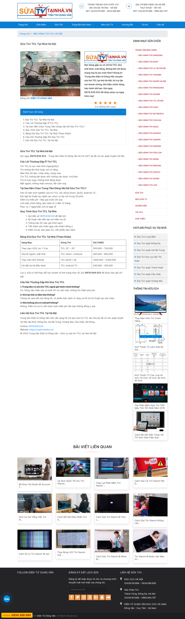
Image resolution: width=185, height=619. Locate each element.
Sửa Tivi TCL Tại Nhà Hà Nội (39, 119)
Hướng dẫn (127, 25)
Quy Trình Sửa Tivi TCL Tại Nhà (41, 130)
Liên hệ (160, 25)
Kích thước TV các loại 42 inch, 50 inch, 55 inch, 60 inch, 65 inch (150, 378)
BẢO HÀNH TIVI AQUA (148, 126)
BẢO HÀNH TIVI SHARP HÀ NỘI (152, 81)
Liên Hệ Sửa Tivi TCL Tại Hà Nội (41, 140)
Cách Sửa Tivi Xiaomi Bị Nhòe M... (111, 557)
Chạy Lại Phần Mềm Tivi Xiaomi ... (108, 484)
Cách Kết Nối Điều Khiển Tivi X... (72, 518)
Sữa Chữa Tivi (131, 589)
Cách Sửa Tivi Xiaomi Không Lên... (149, 522)
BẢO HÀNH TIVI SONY (148, 62)
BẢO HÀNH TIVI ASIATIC (149, 172)
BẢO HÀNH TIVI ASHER (148, 178)
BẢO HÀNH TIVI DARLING (149, 165)
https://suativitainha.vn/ (42, 329)
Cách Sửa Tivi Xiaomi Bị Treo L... (111, 518)
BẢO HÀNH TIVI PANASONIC (151, 88)
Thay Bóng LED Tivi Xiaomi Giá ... (71, 553)
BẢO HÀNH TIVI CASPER (149, 139)
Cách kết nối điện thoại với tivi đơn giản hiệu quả (149, 436)
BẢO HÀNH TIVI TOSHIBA (149, 75)
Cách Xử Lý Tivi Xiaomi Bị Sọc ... (34, 555)
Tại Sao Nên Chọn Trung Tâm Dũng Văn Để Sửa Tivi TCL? (55, 126)
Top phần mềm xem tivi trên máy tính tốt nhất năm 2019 (150, 406)
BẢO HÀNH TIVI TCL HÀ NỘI (150, 100)
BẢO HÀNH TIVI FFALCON (150, 152)
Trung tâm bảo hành (81, 25)
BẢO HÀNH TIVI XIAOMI (149, 94)
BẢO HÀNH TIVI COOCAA (149, 120)
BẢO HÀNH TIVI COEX (148, 107)
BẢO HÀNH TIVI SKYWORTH (151, 113)
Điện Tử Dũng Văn (46, 615)
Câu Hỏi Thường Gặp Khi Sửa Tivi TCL (45, 137)
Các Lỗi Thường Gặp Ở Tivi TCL (42, 123)
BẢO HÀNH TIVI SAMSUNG (150, 55)
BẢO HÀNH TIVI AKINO (148, 159)
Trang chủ (23, 25)
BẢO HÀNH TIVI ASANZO (149, 133)
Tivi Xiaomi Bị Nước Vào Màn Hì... (149, 557)
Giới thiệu (41, 25)
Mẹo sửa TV (107, 25)
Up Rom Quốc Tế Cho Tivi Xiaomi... (70, 482)
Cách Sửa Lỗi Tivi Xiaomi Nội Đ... (149, 482)
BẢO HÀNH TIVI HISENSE (149, 146)
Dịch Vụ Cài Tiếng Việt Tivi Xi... (32, 518)
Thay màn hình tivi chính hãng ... (148, 319)
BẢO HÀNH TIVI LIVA (147, 185)
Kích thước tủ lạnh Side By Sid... (149, 348)
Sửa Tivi (59, 25)
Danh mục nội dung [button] (33, 111)
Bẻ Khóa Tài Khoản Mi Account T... (34, 485)
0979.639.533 (47, 216)
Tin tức (145, 25)
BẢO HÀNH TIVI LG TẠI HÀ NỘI (152, 68)
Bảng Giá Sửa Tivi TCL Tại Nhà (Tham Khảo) (48, 133)
